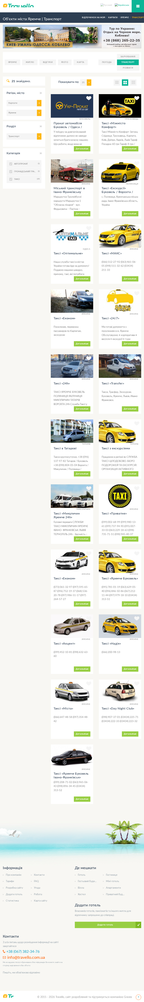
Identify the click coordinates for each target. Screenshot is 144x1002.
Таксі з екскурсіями (116, 448)
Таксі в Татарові (65, 448)
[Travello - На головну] (72, 5)
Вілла (81, 888)
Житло (30, 62)
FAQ (36, 881)
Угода (37, 888)
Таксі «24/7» (110, 318)
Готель (81, 875)
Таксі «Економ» (65, 318)
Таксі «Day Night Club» (118, 708)
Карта (80, 62)
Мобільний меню (138, 6)
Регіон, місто (15, 93)
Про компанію (13, 875)
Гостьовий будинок (88, 881)
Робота (38, 894)
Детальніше (82, 149)
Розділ (11, 126)
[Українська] (122, 5)
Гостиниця (111, 875)
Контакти (39, 875)
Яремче (12, 62)
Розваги (128, 68)
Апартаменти (113, 888)
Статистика (12, 901)
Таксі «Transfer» (113, 383)
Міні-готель (112, 881)
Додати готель (14, 894)
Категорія (13, 153)
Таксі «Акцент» (64, 643)
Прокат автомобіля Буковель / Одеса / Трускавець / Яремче (69, 127)
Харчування (128, 57)
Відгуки (47, 62)
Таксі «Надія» (111, 643)
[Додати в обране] (88, 98)
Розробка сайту (14, 888)
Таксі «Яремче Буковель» (120, 578)
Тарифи (10, 881)
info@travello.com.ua (26, 957)
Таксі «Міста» (63, 708)
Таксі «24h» (62, 383)
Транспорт (128, 62)
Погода (107, 62)
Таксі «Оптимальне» (68, 253)
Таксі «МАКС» (112, 253)
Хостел (82, 894)
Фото (64, 62)
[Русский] (107, 5)
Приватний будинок (117, 894)
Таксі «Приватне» (114, 513)
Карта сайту (40, 901)
